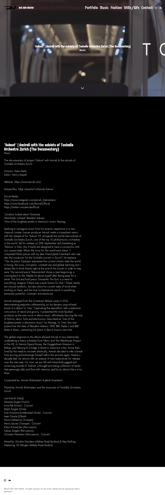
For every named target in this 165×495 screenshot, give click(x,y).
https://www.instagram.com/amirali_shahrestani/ (30, 200)
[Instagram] (156, 8)
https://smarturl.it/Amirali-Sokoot (35, 189)
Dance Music (98, 453)
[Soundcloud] (160, 8)
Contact (147, 8)
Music (104, 8)
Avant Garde (91, 453)
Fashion (116, 8)
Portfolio (91, 8)
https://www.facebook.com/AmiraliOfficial (27, 204)
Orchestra (26, 451)
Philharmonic (49, 451)
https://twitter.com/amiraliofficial (21, 207)
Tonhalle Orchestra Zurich (15, 454)
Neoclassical (81, 451)
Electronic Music (70, 453)
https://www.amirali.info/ (27, 182)
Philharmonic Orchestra (37, 453)
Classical (60, 451)
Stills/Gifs (131, 8)
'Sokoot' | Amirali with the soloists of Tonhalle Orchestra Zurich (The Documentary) (38, 147)
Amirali (6, 451)
